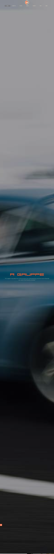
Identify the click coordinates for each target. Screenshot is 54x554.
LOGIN (46, 5)
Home (7, 5)
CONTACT (34, 5)
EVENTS (27, 5)
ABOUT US (14, 5)
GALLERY (21, 5)
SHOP (40, 5)
